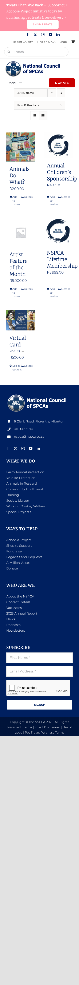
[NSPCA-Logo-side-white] (38, 395)
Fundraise (14, 551)
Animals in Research (22, 483)
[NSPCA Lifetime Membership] (58, 231)
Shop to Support (19, 546)
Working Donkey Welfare (25, 506)
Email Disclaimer (47, 727)
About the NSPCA (20, 596)
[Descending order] (61, 92)
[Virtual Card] (20, 320)
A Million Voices (18, 563)
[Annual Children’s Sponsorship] (58, 145)
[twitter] (35, 34)
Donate (12, 568)
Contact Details (18, 602)
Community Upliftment (24, 489)
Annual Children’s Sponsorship (62, 172)
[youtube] (50, 34)
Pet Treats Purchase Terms (44, 732)
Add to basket (16, 200)
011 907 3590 (23, 429)
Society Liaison (17, 501)
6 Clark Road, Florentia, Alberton (39, 421)
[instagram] (42, 34)
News (10, 619)
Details (28, 196)
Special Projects (18, 512)
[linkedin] (58, 34)
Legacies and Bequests (24, 557)
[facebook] (27, 34)
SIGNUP (39, 704)
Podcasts (13, 625)
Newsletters (15, 630)
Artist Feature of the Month (18, 264)
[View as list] (43, 115)
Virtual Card (17, 341)
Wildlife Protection (20, 478)
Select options (16, 367)
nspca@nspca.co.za (29, 436)
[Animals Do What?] (20, 147)
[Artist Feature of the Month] (20, 232)
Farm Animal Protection (25, 472)
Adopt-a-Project (19, 540)
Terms (27, 727)
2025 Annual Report (21, 613)
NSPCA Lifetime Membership (62, 259)
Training (12, 495)
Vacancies (14, 608)
